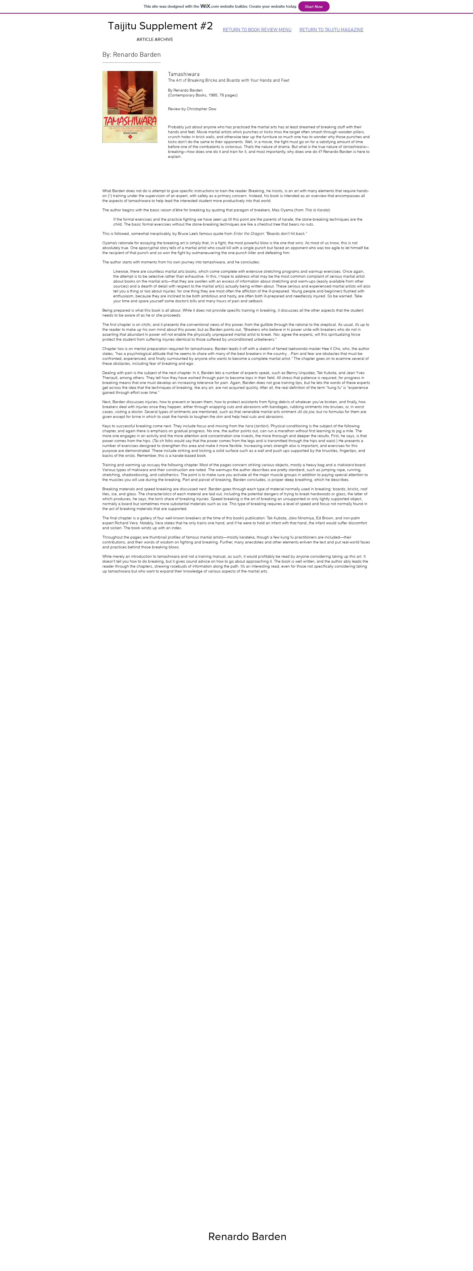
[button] (154, 39)
